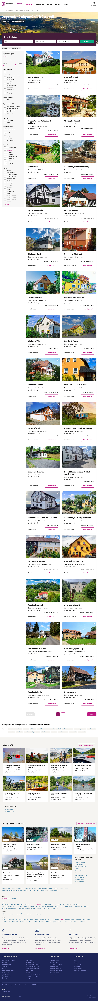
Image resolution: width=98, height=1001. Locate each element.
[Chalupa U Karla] (43, 282)
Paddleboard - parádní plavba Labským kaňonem (83, 794)
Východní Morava (24, 908)
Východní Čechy (85, 906)
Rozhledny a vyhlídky (81, 875)
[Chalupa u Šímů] (43, 239)
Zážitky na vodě (9, 809)
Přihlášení (34, 985)
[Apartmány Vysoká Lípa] (79, 633)
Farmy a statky (78, 968)
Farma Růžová (34, 428)
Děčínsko (4, 914)
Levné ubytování (54, 975)
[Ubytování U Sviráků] (43, 546)
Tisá (37, 10)
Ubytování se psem (55, 966)
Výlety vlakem (79, 864)
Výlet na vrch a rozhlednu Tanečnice (82, 845)
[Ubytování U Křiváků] (79, 239)
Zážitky (49, 4)
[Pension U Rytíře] (79, 326)
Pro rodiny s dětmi (54, 960)
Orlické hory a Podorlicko (30, 906)
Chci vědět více (5, 948)
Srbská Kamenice (92, 729)
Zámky (77, 868)
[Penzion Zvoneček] (43, 590)
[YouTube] (26, 997)
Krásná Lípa (40, 729)
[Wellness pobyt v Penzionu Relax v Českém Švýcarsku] (14, 755)
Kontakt (65, 4)
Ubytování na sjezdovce (56, 970)
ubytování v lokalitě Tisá (13, 29)
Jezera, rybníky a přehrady (45, 888)
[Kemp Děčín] (43, 151)
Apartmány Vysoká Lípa (74, 648)
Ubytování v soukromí (80, 970)
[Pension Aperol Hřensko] (79, 282)
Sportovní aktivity (53, 890)
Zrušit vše (6, 57)
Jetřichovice (12, 729)
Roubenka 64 (70, 692)
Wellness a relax (54, 962)
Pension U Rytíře (71, 341)
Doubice (70, 729)
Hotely (75, 960)
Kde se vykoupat (79, 881)
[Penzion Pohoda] (43, 677)
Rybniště (54, 732)
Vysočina (76, 906)
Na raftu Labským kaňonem (83, 765)
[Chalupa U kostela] (79, 195)
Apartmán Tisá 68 (35, 77)
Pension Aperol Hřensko (74, 297)
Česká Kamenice (46, 732)
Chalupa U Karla (35, 297)
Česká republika (19, 10)
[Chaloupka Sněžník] (79, 106)
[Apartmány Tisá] (79, 62)
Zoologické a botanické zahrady (38, 890)
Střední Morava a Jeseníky (46, 906)
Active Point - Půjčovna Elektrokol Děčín (12, 794)
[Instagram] (20, 997)
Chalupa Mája (34, 341)
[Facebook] (14, 997)
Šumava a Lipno (76, 904)
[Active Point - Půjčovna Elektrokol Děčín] (14, 783)
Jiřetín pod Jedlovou (35, 732)
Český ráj (19, 906)
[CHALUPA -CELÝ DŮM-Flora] (79, 369)
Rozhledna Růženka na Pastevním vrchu (9, 845)
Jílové (26, 732)
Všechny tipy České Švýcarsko (86, 823)
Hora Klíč (54, 873)
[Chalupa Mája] (43, 326)
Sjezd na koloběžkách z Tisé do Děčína (60, 794)
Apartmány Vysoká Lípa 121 (75, 561)
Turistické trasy (6, 888)
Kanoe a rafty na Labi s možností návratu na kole (35, 794)
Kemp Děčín (33, 167)
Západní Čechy (68, 906)
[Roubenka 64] (79, 677)
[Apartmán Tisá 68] (43, 62)
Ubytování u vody (54, 972)
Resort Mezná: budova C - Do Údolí (42, 518)
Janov (46, 729)
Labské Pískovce (21, 914)
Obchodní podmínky (7, 985)
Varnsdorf (11, 732)
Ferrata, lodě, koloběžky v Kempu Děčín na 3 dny (59, 766)
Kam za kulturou (79, 877)
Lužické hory (30, 914)
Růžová (59, 729)
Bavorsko (28, 979)
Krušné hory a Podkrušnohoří (9, 908)
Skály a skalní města (30, 888)
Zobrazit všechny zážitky (86, 745)
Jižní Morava (20, 904)
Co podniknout (40, 4)
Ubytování (29, 4)
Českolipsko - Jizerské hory (62, 904)
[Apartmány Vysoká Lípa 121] (79, 546)
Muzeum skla (7, 873)
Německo (14, 898)
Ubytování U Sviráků (36, 561)
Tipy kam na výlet (80, 862)
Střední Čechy (58, 906)
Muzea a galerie (64, 888)
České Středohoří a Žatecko (38, 908)
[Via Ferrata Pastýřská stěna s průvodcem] (37, 755)
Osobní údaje (18, 985)
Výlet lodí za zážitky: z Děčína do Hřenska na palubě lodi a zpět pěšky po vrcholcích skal (36, 874)
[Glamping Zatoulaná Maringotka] (79, 413)
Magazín (57, 4)
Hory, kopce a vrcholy (17, 888)
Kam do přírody (79, 873)
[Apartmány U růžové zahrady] (79, 151)
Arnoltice (52, 729)
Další (91, 714)
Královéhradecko (48, 904)
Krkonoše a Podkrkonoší (8, 904)
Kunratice (26, 729)
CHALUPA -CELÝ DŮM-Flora (76, 385)
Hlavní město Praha (52, 908)
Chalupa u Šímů (34, 254)
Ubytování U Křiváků (73, 254)
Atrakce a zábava (79, 879)
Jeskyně (56, 888)
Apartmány (77, 966)
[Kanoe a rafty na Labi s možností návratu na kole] (37, 783)
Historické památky (80, 866)
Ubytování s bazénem (55, 968)
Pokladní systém (6, 991)
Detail (51, 89)
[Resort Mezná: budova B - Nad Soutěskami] (79, 457)
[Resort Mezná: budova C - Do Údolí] (43, 502)
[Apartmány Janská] (79, 590)
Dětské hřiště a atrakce (22, 890)
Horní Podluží (81, 732)
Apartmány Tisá (71, 77)
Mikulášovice (19, 732)
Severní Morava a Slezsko (8, 906)
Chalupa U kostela (72, 210)
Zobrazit (87, 41)
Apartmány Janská (72, 605)
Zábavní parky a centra (8, 890)
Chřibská (33, 729)
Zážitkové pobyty (9, 811)
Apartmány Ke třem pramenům (77, 518)
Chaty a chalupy (78, 964)
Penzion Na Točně (35, 385)
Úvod (4, 10)
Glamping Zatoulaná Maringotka (78, 428)
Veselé (60, 732)
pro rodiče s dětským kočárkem (40, 724)
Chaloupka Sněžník (72, 121)
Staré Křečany (77, 729)
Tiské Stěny (11, 914)
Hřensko (19, 729)
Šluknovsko (39, 914)
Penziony (76, 962)
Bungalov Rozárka (36, 472)
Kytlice (54, 921)
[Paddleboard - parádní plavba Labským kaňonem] (84, 783)
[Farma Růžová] (43, 413)
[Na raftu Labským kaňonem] (84, 755)
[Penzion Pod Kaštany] (43, 633)
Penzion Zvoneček (35, 605)
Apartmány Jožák (35, 210)
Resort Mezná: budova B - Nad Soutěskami (77, 473)
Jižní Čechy (28, 904)
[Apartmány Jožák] (43, 195)
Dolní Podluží (73, 732)
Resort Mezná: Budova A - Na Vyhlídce (40, 122)
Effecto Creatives (92, 996)
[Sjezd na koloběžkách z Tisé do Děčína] (61, 783)
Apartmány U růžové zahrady (76, 167)
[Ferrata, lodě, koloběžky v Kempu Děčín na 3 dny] (61, 755)
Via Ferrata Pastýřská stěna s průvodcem (36, 766)
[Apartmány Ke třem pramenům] (79, 502)
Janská (65, 732)
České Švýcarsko (30, 10)
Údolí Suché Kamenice (33, 844)
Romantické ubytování (56, 964)
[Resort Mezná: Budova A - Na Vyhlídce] (43, 106)
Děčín (64, 729)
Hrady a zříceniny (80, 871)
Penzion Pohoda (35, 692)
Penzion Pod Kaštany (37, 648)
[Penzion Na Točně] (43, 369)
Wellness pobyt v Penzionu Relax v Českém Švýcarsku (12, 766)
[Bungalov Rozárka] (43, 457)
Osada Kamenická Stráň (58, 844)
